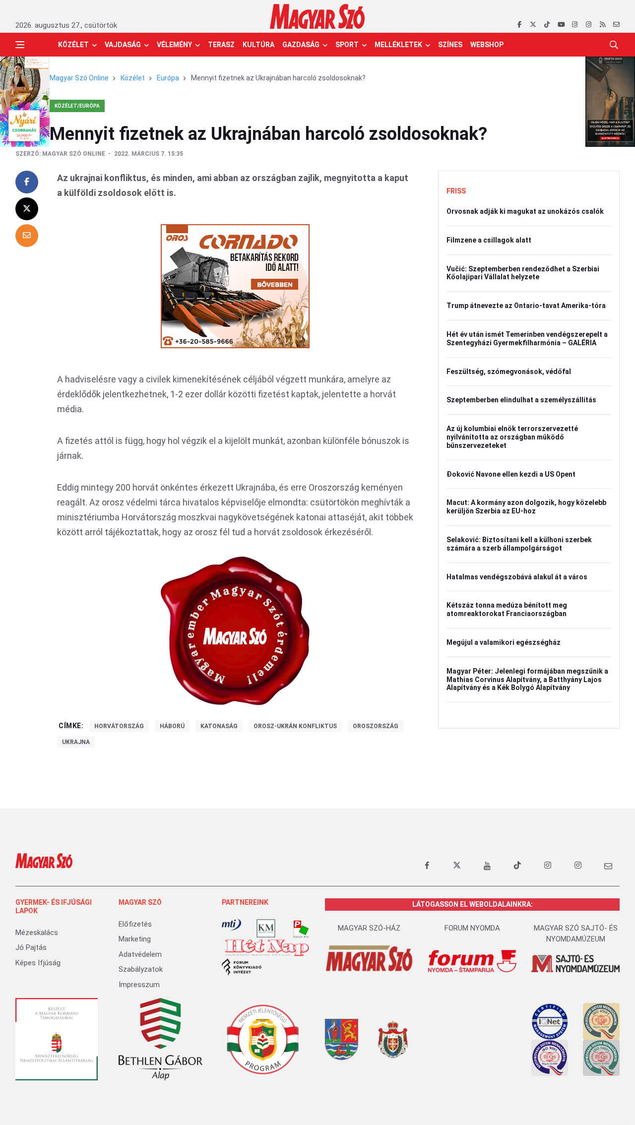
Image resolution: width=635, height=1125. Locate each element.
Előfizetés (135, 924)
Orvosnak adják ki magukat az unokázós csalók (525, 211)
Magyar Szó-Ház (369, 928)
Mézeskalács (36, 932)
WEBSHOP (487, 45)
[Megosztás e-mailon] (26, 235)
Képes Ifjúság (38, 962)
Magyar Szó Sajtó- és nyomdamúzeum (576, 934)
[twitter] (533, 25)
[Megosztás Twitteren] (26, 208)
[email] (616, 25)
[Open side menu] (19, 45)
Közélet (73, 45)
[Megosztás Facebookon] (26, 182)
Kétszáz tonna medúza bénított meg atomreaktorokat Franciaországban (506, 609)
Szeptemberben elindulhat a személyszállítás (521, 400)
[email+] (608, 865)
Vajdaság (123, 45)
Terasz (221, 45)
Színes (450, 45)
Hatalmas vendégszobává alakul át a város (516, 577)
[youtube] (561, 25)
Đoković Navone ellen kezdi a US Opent (510, 474)
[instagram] (575, 25)
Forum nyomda (472, 928)
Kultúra (258, 45)
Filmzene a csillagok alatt (488, 240)
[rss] (602, 25)
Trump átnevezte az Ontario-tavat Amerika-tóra (526, 306)
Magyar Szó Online (79, 78)
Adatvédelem (140, 954)
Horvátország (119, 726)
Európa (168, 78)
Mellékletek (398, 45)
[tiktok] (547, 25)
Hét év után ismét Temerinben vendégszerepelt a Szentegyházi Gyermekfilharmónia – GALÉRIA (527, 338)
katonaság (219, 726)
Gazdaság (300, 45)
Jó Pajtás (31, 947)
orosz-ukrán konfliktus (295, 726)
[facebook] (519, 25)
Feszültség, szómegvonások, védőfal (508, 371)
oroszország (375, 726)
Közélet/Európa (77, 106)
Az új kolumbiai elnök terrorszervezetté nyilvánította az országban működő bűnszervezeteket (512, 437)
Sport (347, 45)
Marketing (135, 939)
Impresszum (139, 984)
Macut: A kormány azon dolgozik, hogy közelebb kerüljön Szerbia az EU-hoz (526, 507)
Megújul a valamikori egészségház (503, 642)
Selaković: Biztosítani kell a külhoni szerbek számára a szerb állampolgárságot (519, 544)
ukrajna (76, 742)
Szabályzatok (141, 969)
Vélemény (174, 45)
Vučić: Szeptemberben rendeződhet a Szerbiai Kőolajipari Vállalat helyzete (522, 273)
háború (172, 726)
